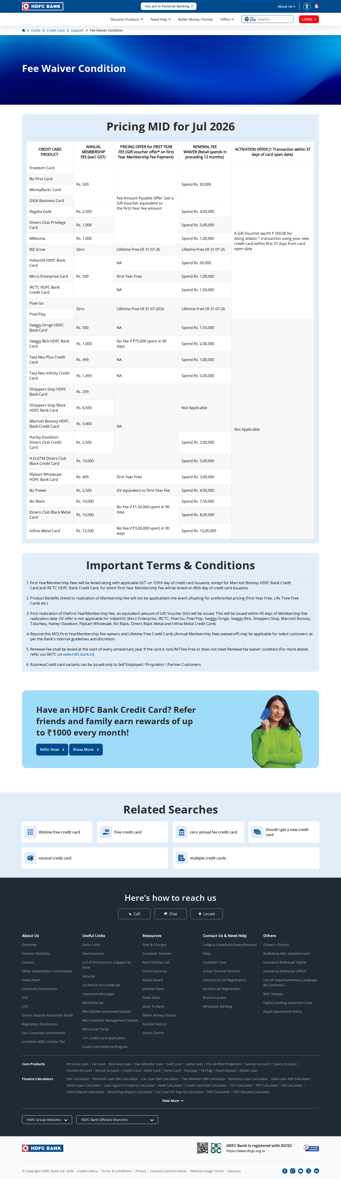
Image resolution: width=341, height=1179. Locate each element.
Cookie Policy (87, 1171)
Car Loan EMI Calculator (159, 1079)
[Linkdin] (316, 1170)
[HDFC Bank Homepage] (24, 30)
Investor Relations (36, 953)
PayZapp (190, 1070)
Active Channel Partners (221, 971)
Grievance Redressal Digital (284, 962)
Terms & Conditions (116, 1171)
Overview (29, 944)
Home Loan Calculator (84, 1085)
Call (137, 913)
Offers (225, 19)
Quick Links (91, 944)
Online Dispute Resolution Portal (47, 1015)
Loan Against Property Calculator (129, 1085)
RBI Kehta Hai (92, 1002)
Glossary (234, 1171)
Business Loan (120, 1064)
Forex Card (172, 1070)
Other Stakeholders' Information (47, 971)
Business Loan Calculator (248, 1079)
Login (307, 19)
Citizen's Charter (276, 944)
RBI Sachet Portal (95, 1029)
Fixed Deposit (226, 1070)
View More (170, 1100)
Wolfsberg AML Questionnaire (286, 953)
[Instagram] (292, 1170)
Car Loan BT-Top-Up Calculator (180, 1092)
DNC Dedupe (273, 994)
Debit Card (152, 1070)
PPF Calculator (267, 1085)
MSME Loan (249, 1070)
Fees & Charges (155, 944)
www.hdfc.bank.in (78, 654)
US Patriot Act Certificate (101, 985)
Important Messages (98, 994)
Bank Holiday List (156, 962)
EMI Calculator (78, 1079)
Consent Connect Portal (168, 1171)
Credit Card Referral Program (105, 1047)
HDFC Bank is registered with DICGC (259, 1145)
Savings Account (257, 1064)
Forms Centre (153, 1033)
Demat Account (107, 1070)
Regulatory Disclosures (40, 1024)
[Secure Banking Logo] (311, 1148)
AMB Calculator (170, 1085)
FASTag (206, 1070)
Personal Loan (77, 1064)
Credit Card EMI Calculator (206, 1085)
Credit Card (132, 1070)
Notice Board (153, 980)
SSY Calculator (241, 1085)
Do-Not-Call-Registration (222, 989)
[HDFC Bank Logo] (42, 6)
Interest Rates (153, 989)
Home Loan (194, 1064)
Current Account (79, 1070)
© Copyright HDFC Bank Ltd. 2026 (48, 1171)
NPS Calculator (218, 1092)
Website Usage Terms (207, 1171)
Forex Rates (152, 997)
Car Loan (99, 1064)
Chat (173, 913)
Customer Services (157, 953)
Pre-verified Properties (223, 1064)
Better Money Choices (195, 19)
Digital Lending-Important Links (287, 1002)
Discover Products (124, 19)
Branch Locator (214, 997)
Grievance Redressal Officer (284, 971)
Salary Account (284, 1064)
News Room (31, 980)
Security (88, 976)
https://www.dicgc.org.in (245, 1151)
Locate (209, 913)
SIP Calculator (292, 1085)
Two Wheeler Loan (149, 1064)
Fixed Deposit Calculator (85, 1092)
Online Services (155, 971)
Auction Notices (155, 1024)
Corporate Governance (39, 989)
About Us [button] (285, 6)
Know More (83, 749)
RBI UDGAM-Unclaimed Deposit (106, 1011)
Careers (28, 962)
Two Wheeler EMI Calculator (203, 1079)
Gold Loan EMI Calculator (290, 1079)
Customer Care (214, 962)
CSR (25, 1006)
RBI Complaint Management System (110, 1020)
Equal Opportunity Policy (282, 1011)
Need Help (159, 19)
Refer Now (49, 749)
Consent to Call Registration (224, 980)
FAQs (207, 953)
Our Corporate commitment (43, 1033)
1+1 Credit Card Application (103, 1038)
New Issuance (93, 953)
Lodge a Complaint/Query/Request (230, 944)
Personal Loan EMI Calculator (115, 1079)
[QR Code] (202, 1148)
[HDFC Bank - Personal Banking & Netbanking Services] (42, 1148)
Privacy (140, 1171)
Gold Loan (174, 1064)
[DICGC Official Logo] (216, 1148)
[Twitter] (308, 1170)
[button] (168, 6)
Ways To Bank (153, 1006)
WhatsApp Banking (217, 1006)
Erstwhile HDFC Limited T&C (43, 1041)
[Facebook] (284, 1170)
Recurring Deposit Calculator (130, 1092)
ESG (25, 997)
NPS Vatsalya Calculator (251, 1092)
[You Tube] (300, 1170)
